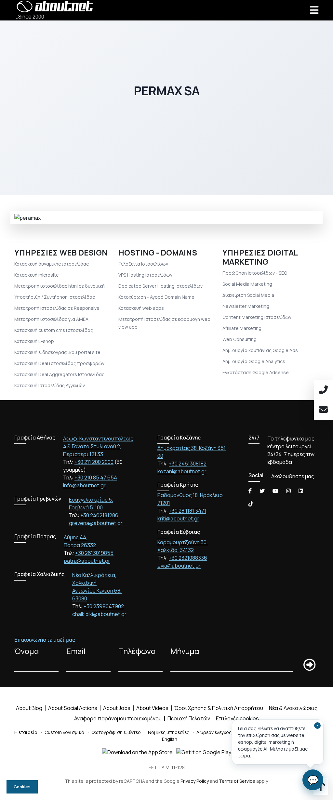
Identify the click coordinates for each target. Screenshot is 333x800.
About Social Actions (72, 708)
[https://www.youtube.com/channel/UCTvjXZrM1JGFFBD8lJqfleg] (275, 490)
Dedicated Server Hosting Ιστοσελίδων (160, 286)
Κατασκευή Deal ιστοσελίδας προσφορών (59, 363)
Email (76, 651)
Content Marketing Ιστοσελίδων (256, 317)
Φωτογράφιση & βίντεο (116, 732)
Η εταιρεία (25, 732)
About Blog (29, 708)
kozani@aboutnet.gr (181, 471)
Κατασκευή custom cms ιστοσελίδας (53, 330)
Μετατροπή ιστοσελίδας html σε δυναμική (59, 286)
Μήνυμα (184, 651)
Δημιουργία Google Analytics (253, 361)
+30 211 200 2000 (93, 462)
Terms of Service (237, 781)
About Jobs (116, 708)
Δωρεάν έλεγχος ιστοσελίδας (228, 732)
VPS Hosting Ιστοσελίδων (145, 275)
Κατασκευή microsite (36, 275)
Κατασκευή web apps (141, 308)
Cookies (22, 787)
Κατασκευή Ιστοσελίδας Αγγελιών (49, 385)
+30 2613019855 (94, 553)
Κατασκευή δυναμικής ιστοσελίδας (51, 264)
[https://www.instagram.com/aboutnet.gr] (288, 490)
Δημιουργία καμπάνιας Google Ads (260, 350)
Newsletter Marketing (245, 306)
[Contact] (323, 410)
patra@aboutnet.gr (87, 560)
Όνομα (26, 651)
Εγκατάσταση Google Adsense (255, 372)
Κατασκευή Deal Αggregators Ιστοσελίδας (59, 374)
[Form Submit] (309, 665)
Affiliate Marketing (241, 328)
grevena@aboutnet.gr (96, 523)
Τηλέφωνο (136, 651)
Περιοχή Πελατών (188, 718)
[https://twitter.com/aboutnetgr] (262, 490)
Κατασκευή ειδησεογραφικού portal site (57, 352)
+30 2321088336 (188, 557)
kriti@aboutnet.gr (178, 518)
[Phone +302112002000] (323, 390)
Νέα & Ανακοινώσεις (293, 708)
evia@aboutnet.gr (179, 565)
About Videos (152, 708)
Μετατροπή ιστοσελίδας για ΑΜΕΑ (51, 319)
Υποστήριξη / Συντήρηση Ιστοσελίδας (54, 297)
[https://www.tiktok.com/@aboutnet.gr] (250, 503)
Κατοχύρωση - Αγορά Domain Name (156, 297)
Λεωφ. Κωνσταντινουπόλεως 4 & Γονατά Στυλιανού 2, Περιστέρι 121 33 (98, 446)
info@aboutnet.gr (84, 485)
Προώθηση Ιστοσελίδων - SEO (254, 273)
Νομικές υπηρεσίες (168, 732)
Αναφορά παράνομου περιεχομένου (118, 718)
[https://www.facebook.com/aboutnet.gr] (250, 490)
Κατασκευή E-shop (34, 341)
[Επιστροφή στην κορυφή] (320, 788)
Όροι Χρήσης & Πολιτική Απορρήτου (218, 708)
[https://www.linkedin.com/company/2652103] (301, 490)
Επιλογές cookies (237, 718)
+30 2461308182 (187, 463)
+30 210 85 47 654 (95, 477)
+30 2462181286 (99, 515)
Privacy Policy (194, 781)
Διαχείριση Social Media (248, 295)
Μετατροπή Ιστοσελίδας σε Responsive (57, 308)
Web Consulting (239, 339)
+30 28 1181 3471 (187, 510)
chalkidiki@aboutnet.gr (99, 614)
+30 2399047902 (104, 606)
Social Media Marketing (247, 284)
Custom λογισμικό (64, 732)
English (169, 739)
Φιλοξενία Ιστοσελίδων (143, 264)
